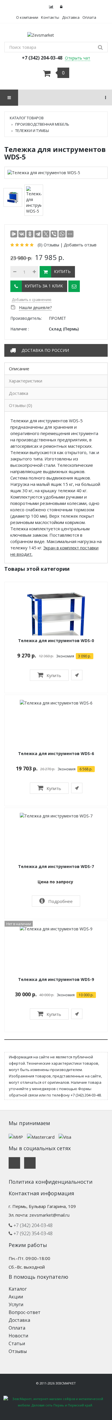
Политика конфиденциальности (50, 1181)
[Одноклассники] (29, 234)
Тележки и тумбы (32, 130)
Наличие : (19, 329)
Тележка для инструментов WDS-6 (56, 753)
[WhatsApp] (62, 234)
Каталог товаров (27, 117)
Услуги (16, 1304)
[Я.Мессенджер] (13, 234)
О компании (27, 17)
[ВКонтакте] (21, 234)
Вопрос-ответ (24, 1312)
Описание (19, 368)
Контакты (50, 17)
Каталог (18, 1289)
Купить (53, 675)
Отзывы (18, 1351)
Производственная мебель (42, 124)
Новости (18, 1335)
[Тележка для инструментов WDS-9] (56, 928)
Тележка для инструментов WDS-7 (56, 866)
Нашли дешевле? (35, 307)
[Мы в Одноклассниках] (30, 1163)
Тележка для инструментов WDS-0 (56, 640)
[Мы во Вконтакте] (14, 1163)
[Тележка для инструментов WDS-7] (56, 815)
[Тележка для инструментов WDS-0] (56, 622)
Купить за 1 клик (44, 286)
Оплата (89, 17)
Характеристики (25, 381)
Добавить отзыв (80, 245)
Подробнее (60, 901)
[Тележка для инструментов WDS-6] (56, 702)
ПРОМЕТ (57, 318)
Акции (16, 1296)
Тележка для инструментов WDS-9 (56, 979)
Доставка (71, 17)
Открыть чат (77, 58)
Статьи (17, 1343)
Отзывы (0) (20, 405)
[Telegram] (37, 234)
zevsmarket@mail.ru (49, 1215)
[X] (46, 234)
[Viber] (54, 234)
